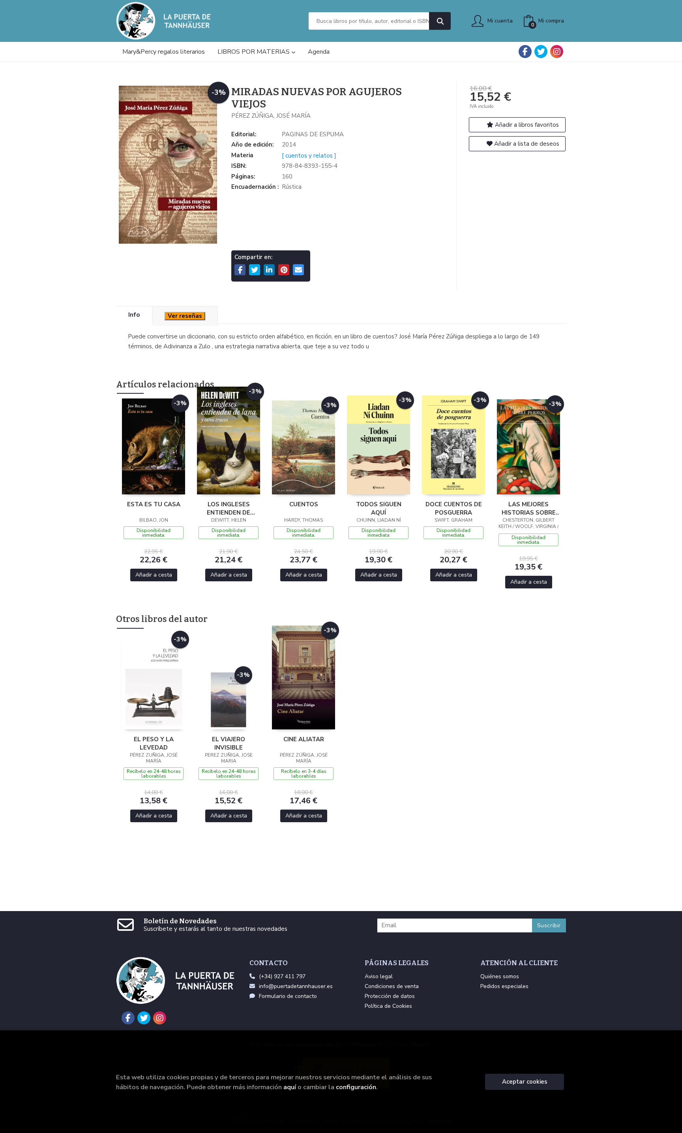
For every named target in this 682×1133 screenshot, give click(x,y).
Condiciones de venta (392, 986)
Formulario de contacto (288, 996)
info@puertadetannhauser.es (296, 986)
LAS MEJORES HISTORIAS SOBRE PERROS (529, 508)
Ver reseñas (185, 316)
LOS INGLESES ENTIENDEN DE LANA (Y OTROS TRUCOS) (228, 508)
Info (134, 315)
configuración (356, 1087)
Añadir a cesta (153, 575)
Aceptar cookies (524, 1082)
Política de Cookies (388, 1006)
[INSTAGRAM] (556, 51)
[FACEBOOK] (525, 51)
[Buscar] (440, 21)
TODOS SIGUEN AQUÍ (378, 508)
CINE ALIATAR (303, 739)
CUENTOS (303, 504)
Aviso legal (379, 976)
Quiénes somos (499, 976)
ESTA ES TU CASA (153, 504)
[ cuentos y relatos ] (309, 156)
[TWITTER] (540, 51)
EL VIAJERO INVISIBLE (228, 743)
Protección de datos (390, 996)
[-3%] (153, 446)
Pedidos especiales (504, 986)
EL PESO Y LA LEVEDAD (154, 743)
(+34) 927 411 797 (282, 976)
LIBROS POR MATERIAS (254, 51)
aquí (289, 1087)
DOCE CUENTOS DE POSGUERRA (453, 508)
